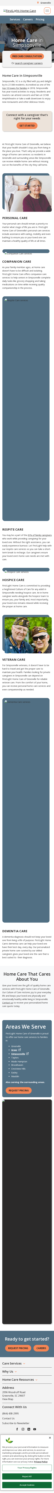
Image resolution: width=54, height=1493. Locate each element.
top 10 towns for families (14, 88)
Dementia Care (14, 931)
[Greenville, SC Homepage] (19, 10)
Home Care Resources (18, 1380)
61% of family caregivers (40, 535)
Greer (14, 1050)
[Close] (50, 1437)
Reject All (27, 1476)
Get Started (27, 125)
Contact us (7, 1002)
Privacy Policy (41, 1461)
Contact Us (8, 1418)
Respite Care (12, 529)
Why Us (7, 1371)
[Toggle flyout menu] (47, 10)
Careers (28, 19)
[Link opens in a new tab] (17, 1429)
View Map (7, 1399)
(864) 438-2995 (10, 1413)
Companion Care (16, 262)
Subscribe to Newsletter (15, 1423)
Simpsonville (18, 1053)
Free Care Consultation (27, 56)
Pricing (40, 19)
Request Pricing (19, 1090)
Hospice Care (13, 580)
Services (15, 19)
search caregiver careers (29, 63)
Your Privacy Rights (27, 1467)
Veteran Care (13, 660)
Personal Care (14, 218)
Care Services (12, 1363)
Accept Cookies (27, 1485)
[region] (27, 1462)
